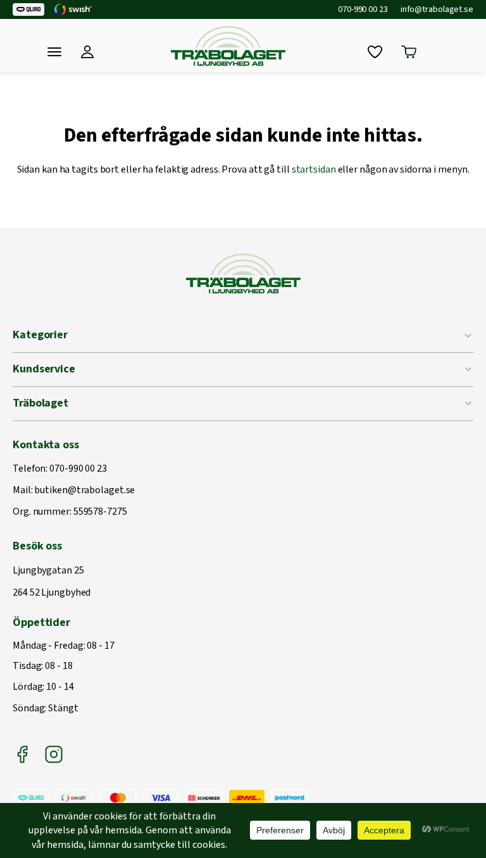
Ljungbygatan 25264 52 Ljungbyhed (51, 582)
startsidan (314, 169)
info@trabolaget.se (437, 9)
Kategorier (40, 335)
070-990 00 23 (363, 9)
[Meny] (54, 52)
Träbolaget (40, 403)
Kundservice (44, 369)
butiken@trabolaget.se (84, 490)
